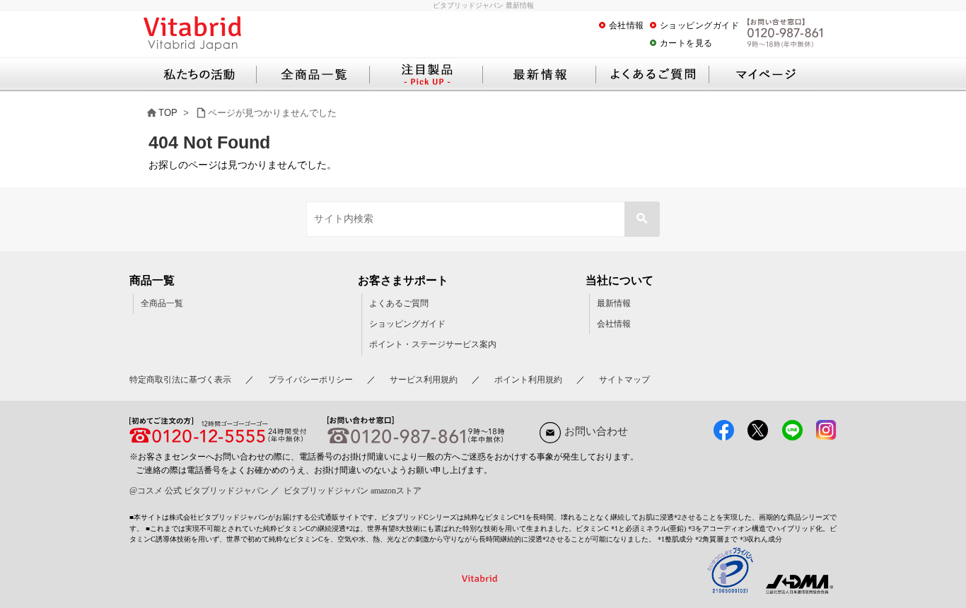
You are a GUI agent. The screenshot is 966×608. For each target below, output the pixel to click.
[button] (642, 219)
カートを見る (686, 43)
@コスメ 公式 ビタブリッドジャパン (199, 491)
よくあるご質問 (399, 303)
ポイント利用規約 (528, 380)
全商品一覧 (162, 303)
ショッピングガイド (700, 25)
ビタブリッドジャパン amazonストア (352, 491)
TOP (168, 112)
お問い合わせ (596, 431)
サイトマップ (624, 380)
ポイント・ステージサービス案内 (432, 344)
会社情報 (626, 25)
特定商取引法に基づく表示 (180, 380)
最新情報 (614, 303)
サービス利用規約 (424, 380)
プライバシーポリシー (310, 380)
